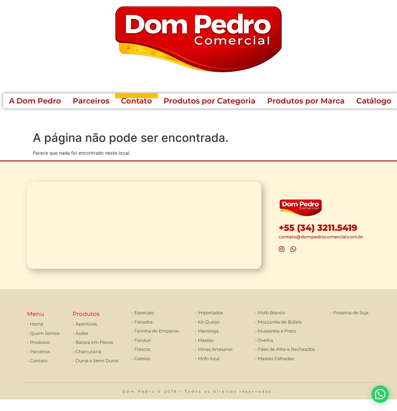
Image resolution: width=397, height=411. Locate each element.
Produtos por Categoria (209, 101)
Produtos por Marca (306, 101)
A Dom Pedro (35, 101)
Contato (136, 101)
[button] (380, 394)
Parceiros (91, 101)
